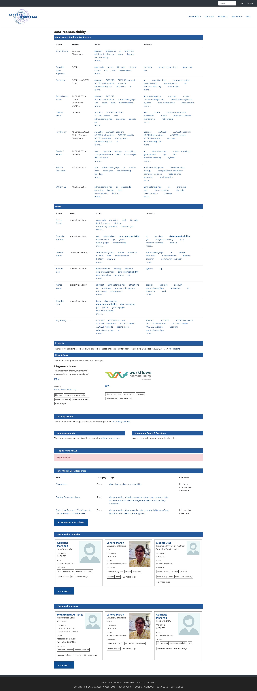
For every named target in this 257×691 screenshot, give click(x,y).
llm (185, 83)
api (96, 122)
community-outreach (106, 226)
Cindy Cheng (62, 51)
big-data (121, 67)
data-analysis (125, 70)
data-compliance (166, 102)
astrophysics (116, 291)
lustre (164, 115)
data (113, 70)
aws (96, 102)
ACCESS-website (103, 138)
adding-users (121, 138)
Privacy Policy (125, 687)
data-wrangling (103, 275)
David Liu (60, 80)
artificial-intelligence (104, 54)
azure (121, 54)
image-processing (167, 67)
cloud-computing (113, 394)
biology (132, 67)
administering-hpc (103, 86)
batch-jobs (108, 170)
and (164, 291)
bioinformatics (178, 167)
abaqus (149, 285)
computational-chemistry (170, 170)
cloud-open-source (153, 497)
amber (121, 252)
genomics (148, 177)
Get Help (209, 17)
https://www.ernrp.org (65, 389)
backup (130, 54)
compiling (130, 151)
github (122, 239)
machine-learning (152, 86)
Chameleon (61, 484)
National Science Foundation (140, 683)
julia (182, 239)
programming (119, 242)
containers (114, 503)
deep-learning (150, 83)
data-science (175, 174)
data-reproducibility (129, 236)
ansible (132, 119)
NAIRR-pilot (173, 86)
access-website (64, 655)
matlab (173, 242)
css (105, 70)
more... (98, 60)
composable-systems (181, 99)
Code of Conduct (144, 687)
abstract (98, 51)
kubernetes (149, 115)
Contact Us (177, 687)
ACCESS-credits (102, 115)
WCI (107, 386)
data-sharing (115, 484)
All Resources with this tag (71, 522)
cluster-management (154, 99)
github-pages (102, 242)
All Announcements (110, 438)
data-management (105, 272)
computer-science (104, 154)
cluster (186, 96)
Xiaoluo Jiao (163, 542)
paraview (187, 67)
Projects (223, 17)
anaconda (99, 67)
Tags (248, 17)
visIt (145, 70)
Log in (250, 3)
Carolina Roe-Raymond (60, 70)
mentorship (149, 119)
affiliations (111, 51)
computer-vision (181, 80)
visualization (129, 394)
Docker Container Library (68, 497)
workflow (163, 510)
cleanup (129, 268)
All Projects (174, 349)
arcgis (110, 67)
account (122, 83)
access (70, 650)
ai (120, 51)
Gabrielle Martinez (62, 544)
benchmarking (101, 57)
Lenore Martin (115, 542)
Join (241, 3)
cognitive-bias (159, 80)
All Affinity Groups (121, 421)
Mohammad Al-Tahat (70, 614)
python (171, 157)
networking (167, 119)
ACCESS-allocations (104, 83)
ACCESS (110, 80)
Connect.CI (162, 687)
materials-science (182, 115)
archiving (129, 51)
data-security (188, 102)
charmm (111, 259)
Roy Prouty (61, 132)
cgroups (172, 96)
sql (161, 268)
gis (164, 154)
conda (98, 70)
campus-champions (176, 112)
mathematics (166, 177)
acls (116, 115)
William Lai (61, 187)
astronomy (101, 291)
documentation (116, 497)
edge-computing (181, 151)
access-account (82, 650)
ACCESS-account (126, 80)
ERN (56, 379)
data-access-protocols (75, 395)
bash (113, 102)
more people (64, 591)
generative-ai (170, 83)
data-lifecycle (101, 157)
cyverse (147, 102)
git (129, 275)
